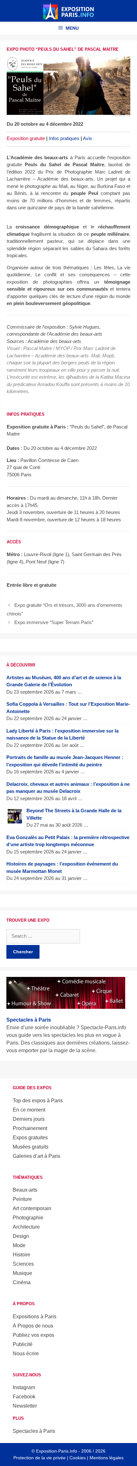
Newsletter (25, 1406)
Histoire (21, 1254)
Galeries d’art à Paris (36, 1156)
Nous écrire (26, 1353)
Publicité (22, 1344)
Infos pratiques (64, 138)
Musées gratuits (30, 1147)
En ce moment (29, 1110)
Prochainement (30, 1128)
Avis (87, 138)
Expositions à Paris (34, 1316)
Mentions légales (107, 1457)
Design (21, 1236)
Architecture (26, 1227)
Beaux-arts (25, 1190)
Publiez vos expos (33, 1335)
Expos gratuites (30, 1137)
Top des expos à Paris (38, 1100)
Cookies (77, 1457)
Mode (19, 1245)
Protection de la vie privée (39, 1457)
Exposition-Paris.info (56, 1451)
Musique (22, 1273)
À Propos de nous (33, 1325)
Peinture (22, 1199)
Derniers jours (29, 1119)
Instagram (24, 1387)
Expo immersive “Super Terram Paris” (53, 622)
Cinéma (22, 1282)
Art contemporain (32, 1208)
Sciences (23, 1264)
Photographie (28, 1217)
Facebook (24, 1396)
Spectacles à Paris (34, 1431)
